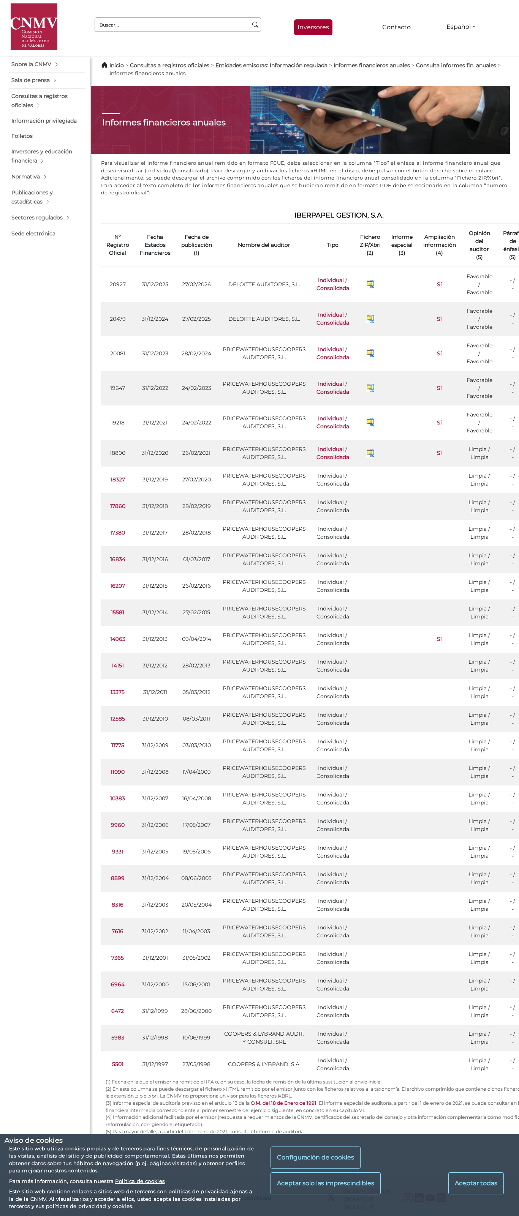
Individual (331, 280)
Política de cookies (140, 1181)
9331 (117, 851)
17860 (117, 506)
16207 (117, 585)
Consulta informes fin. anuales (456, 65)
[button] (47, 64)
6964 (118, 984)
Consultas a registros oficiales (169, 65)
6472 (117, 1011)
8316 (117, 904)
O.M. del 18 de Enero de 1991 (283, 1103)
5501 (117, 1064)
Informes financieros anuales (372, 65)
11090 (118, 771)
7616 (117, 931)
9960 (118, 825)
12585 (118, 718)
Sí (439, 284)
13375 (118, 692)
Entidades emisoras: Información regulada (271, 65)
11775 (117, 745)
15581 (117, 612)
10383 (117, 798)
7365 (117, 957)
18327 (118, 479)
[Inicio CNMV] (34, 26)
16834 (117, 559)
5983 (117, 1037)
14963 (117, 639)
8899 (118, 878)
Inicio (116, 65)
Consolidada (332, 288)
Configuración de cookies (315, 1157)
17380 (117, 532)
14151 (118, 665)
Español (458, 26)
